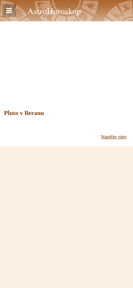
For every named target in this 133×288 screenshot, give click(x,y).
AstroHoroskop (54, 10)
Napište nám (114, 136)
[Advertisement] (66, 60)
